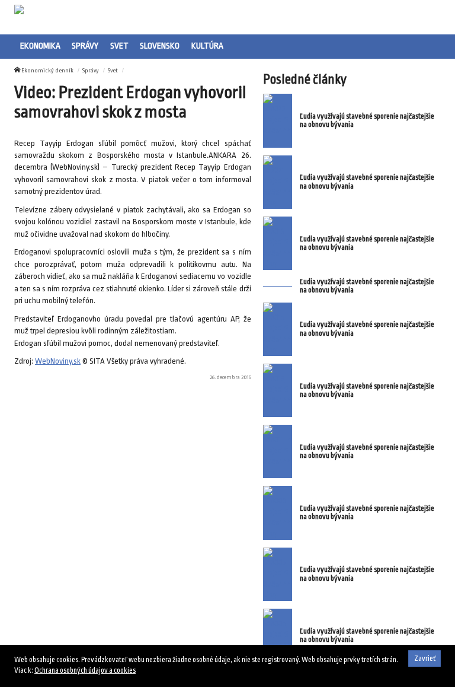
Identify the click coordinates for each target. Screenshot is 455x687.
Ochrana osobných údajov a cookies (85, 670)
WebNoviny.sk (58, 361)
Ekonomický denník (47, 70)
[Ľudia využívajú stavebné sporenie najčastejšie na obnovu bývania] (277, 120)
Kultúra (207, 45)
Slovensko (160, 45)
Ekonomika (40, 45)
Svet (119, 45)
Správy (85, 45)
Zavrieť (424, 658)
